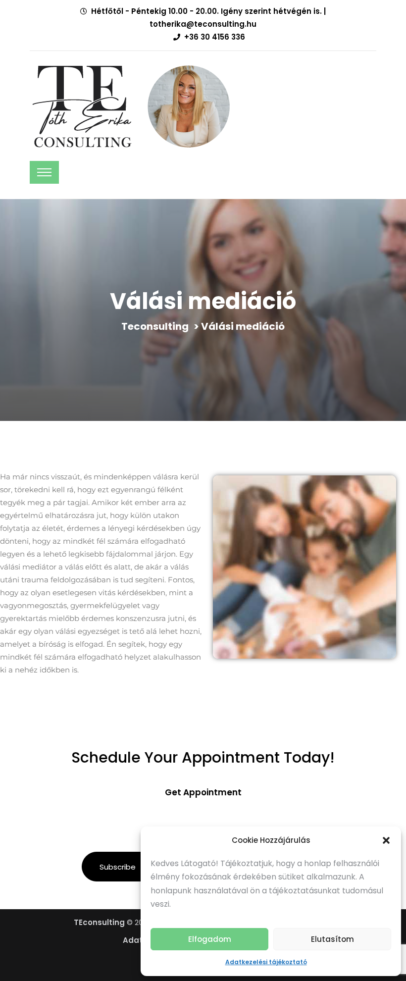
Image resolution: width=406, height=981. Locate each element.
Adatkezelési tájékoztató (266, 962)
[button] (386, 840)
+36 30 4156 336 (214, 37)
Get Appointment (203, 792)
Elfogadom (209, 939)
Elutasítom (332, 939)
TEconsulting (99, 922)
